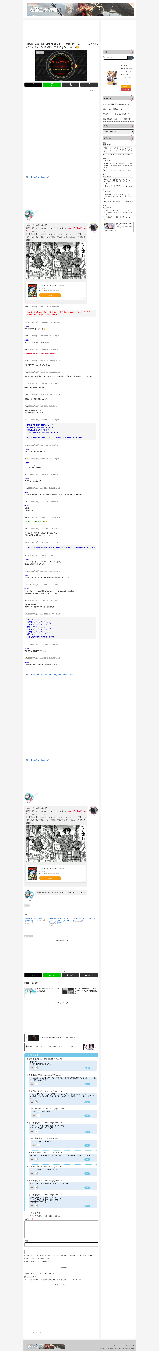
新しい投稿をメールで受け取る (37, 1261)
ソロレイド (29, 936)
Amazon (126, 86)
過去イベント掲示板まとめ (113, 109)
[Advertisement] (61, 32)
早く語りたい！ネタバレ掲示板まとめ (117, 114)
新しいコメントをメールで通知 (37, 1258)
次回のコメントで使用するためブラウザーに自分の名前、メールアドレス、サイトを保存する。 (62, 1255)
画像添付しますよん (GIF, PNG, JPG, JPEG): (41, 1274)
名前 (26, 1241)
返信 (88, 1068)
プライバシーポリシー (112, 1345)
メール (26, 1248)
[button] (70, 85)
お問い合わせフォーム (127, 1345)
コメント (28, 1219)
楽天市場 (126, 89)
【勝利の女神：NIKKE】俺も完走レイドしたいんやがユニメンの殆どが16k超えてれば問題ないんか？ (60, 920)
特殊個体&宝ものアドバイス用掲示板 (117, 119)
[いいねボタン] (26, 905)
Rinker (128, 82)
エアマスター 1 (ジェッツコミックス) (51, 285)
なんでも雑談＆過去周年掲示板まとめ (117, 104)
